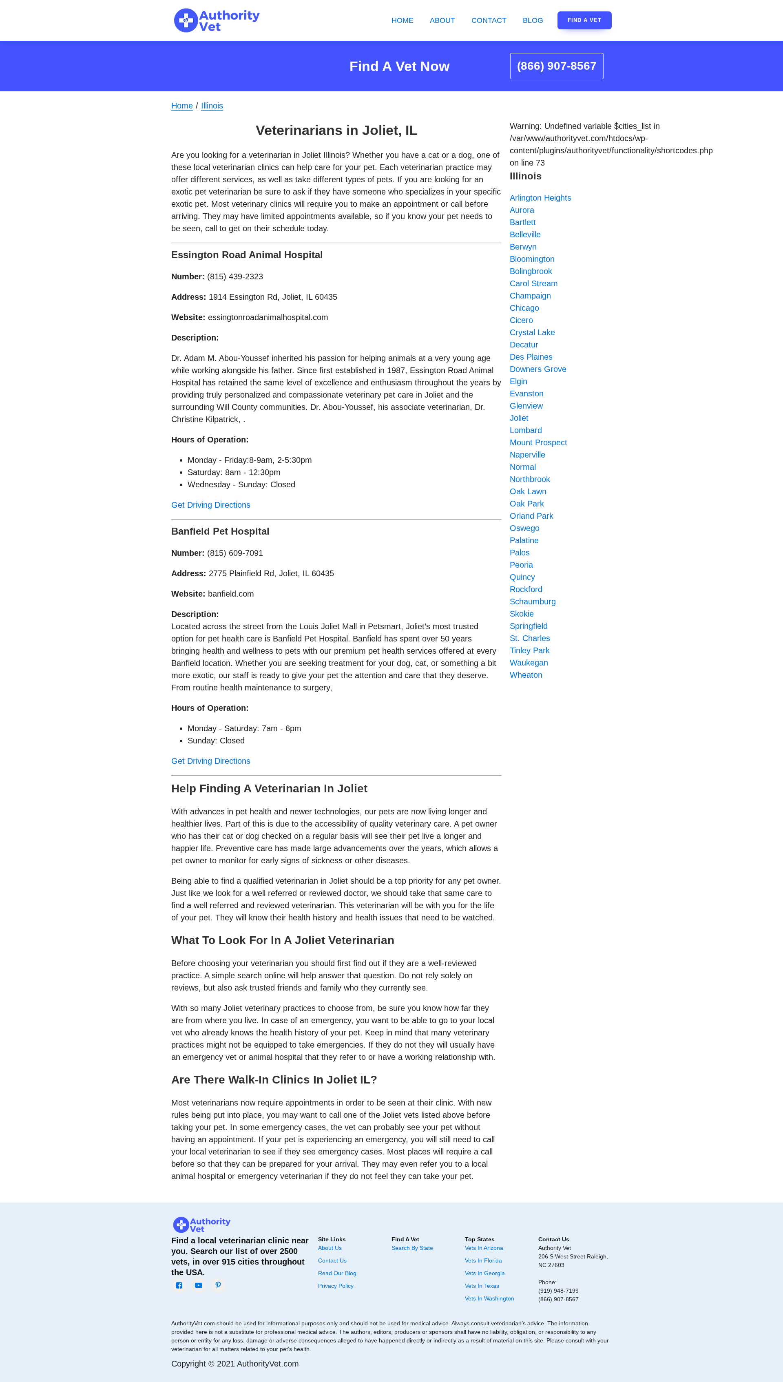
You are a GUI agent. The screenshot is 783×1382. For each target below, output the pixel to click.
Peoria (521, 564)
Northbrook (530, 479)
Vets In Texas (482, 1285)
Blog (533, 20)
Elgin (518, 381)
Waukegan (529, 662)
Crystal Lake (532, 332)
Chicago (524, 307)
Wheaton (526, 674)
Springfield (529, 625)
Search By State (412, 1248)
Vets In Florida (483, 1260)
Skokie (522, 613)
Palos (520, 552)
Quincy (522, 577)
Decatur (524, 344)
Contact (489, 20)
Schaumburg (533, 601)
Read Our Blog (337, 1273)
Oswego (525, 528)
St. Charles (530, 638)
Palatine (524, 540)
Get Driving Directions (210, 504)
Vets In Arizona (484, 1248)
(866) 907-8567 (557, 66)
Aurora (522, 210)
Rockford (526, 589)
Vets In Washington (489, 1298)
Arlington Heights (540, 197)
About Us (330, 1248)
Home (403, 20)
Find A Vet (585, 20)
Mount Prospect (538, 442)
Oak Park (527, 503)
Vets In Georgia (485, 1273)
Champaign (530, 295)
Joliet (519, 417)
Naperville (527, 454)
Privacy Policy (336, 1285)
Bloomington (532, 258)
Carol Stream (534, 283)
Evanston (527, 393)
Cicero (521, 320)
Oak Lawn (528, 491)
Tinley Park (530, 650)
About (442, 20)
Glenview (526, 405)
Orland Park (531, 515)
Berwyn (523, 246)
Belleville (525, 234)
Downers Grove (538, 369)
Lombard (526, 430)
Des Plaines (531, 356)
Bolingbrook (531, 271)
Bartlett (523, 222)
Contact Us (332, 1260)
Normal (523, 466)
